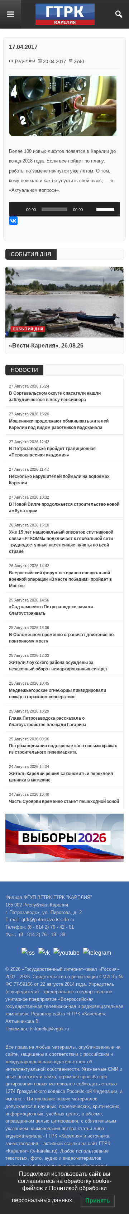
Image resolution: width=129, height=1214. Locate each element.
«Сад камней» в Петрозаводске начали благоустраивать (51, 610)
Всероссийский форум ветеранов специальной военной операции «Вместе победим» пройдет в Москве (60, 579)
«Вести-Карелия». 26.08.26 (46, 346)
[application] (64, 209)
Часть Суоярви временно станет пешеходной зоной (64, 801)
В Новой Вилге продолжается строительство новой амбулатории (64, 507)
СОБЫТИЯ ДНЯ (31, 254)
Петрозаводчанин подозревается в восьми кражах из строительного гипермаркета (63, 749)
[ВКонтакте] (13, 220)
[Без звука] (90, 209)
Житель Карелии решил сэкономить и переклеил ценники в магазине (61, 777)
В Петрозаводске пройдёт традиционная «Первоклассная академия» (52, 452)
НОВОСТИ (24, 370)
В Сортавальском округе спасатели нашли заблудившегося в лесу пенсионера (55, 396)
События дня (28, 329)
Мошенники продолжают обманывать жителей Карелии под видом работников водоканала (59, 424)
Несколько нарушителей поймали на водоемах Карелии (59, 479)
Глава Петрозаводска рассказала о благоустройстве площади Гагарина (47, 721)
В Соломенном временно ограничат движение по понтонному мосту (61, 638)
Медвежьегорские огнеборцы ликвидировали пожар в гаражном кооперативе (57, 693)
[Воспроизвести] (18, 209)
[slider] (106, 208)
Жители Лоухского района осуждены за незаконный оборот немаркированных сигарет (58, 665)
